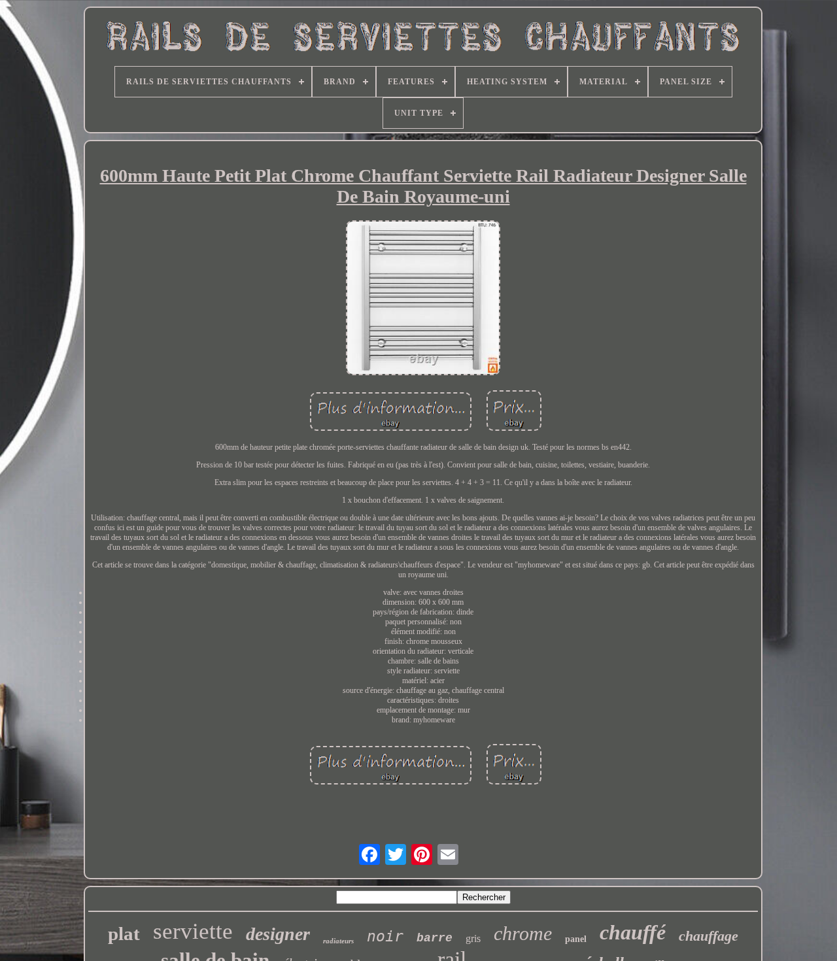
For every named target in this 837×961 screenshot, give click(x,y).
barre (435, 938)
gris (473, 938)
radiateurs (338, 941)
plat (124, 933)
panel (576, 939)
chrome (523, 933)
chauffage (708, 936)
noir (385, 936)
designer (278, 934)
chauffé (633, 932)
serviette (193, 931)
